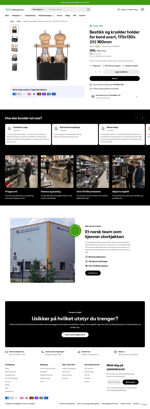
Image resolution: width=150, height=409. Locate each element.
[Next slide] (142, 118)
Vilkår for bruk (132, 388)
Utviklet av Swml (139, 404)
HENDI (97, 46)
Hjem (12, 21)
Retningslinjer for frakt (110, 404)
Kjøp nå (114, 78)
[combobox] (60, 9)
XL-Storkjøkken (16, 404)
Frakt (97, 56)
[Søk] (88, 9)
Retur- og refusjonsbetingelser (88, 404)
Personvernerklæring (67, 404)
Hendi (19, 21)
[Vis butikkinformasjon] (136, 96)
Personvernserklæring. (118, 390)
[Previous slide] (136, 118)
